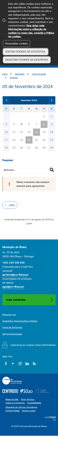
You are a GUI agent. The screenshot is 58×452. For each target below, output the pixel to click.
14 (36, 132)
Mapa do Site (12, 399)
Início (4, 74)
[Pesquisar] (52, 170)
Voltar (12, 205)
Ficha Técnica (27, 399)
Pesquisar (7, 160)
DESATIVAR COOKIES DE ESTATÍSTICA (26, 59)
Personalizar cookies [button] (16, 43)
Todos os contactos (15, 402)
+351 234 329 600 (13, 262)
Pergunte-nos (9, 314)
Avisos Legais (28, 410)
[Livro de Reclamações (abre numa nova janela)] (12, 381)
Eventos (14, 77)
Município (19, 74)
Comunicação (39, 74)
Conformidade (12, 410)
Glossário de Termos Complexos (21, 407)
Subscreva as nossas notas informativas (33, 345)
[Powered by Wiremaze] (50, 419)
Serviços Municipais (12, 334)
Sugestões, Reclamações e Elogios (19, 321)
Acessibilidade (34, 402)
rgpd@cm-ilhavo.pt (13, 286)
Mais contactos (16, 300)
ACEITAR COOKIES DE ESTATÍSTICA (25, 51)
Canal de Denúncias (12, 327)
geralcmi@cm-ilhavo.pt (15, 274)
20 (29, 140)
